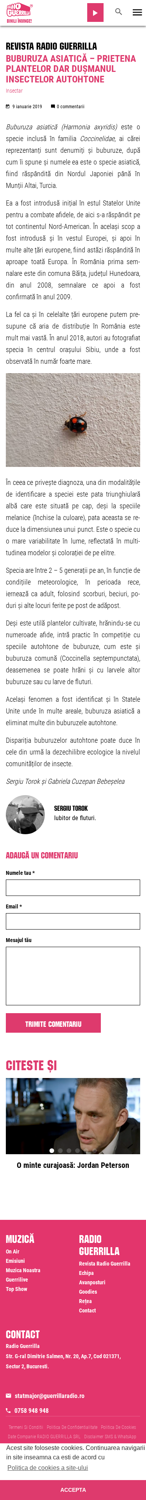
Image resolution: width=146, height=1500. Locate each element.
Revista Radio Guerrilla (51, 44)
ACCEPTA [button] (73, 1490)
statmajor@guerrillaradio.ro (49, 1396)
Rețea (85, 1301)
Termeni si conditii (26, 1427)
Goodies (88, 1292)
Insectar (14, 91)
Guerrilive (17, 1280)
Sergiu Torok (71, 807)
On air (12, 1251)
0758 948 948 (31, 1410)
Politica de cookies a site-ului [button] (47, 1467)
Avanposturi (92, 1282)
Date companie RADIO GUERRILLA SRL (44, 1436)
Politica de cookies (118, 1427)
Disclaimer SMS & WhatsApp (110, 1436)
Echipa (86, 1273)
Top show (16, 1289)
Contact (87, 1310)
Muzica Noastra (23, 1270)
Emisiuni (15, 1261)
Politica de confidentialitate (72, 1427)
